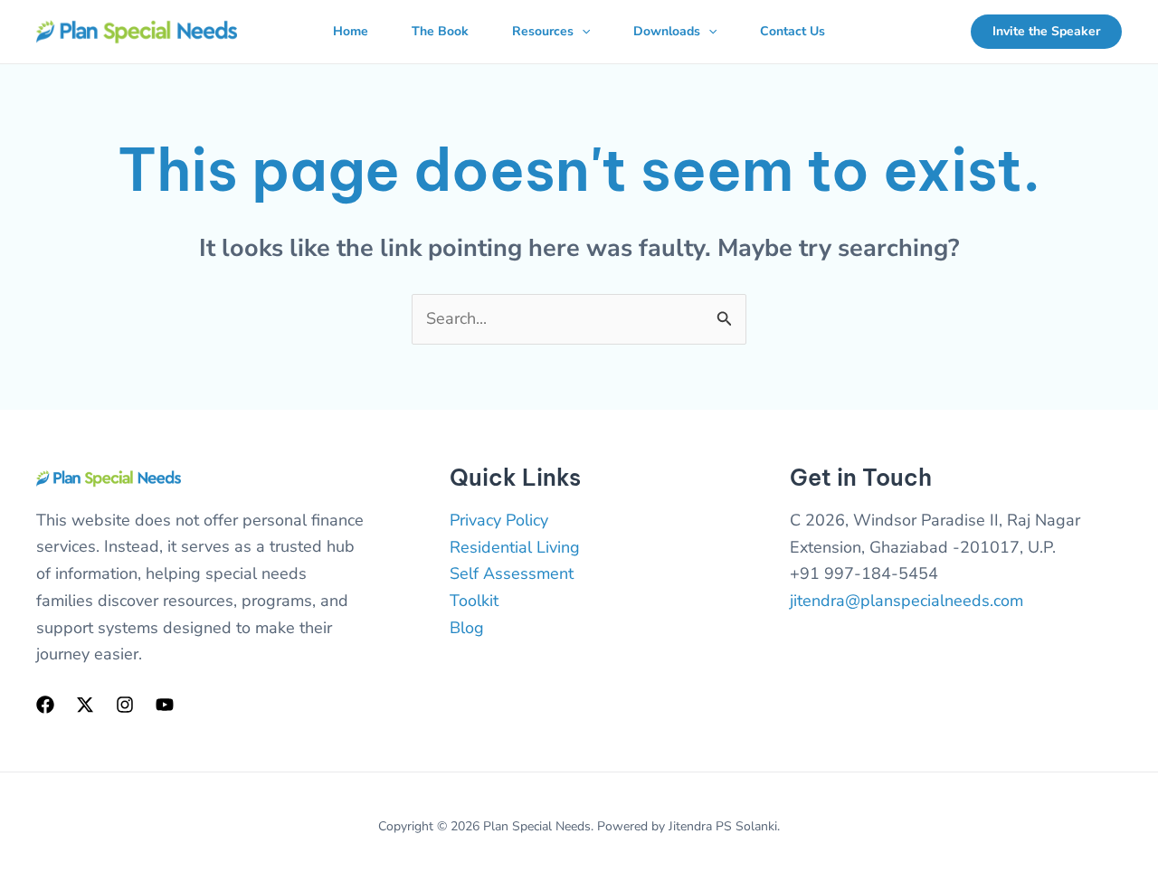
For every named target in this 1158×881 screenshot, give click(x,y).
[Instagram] (125, 705)
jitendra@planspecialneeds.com (906, 600)
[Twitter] (85, 705)
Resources (543, 31)
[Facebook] (45, 705)
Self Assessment (512, 573)
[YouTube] (165, 705)
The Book (440, 31)
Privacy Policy (499, 520)
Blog (467, 628)
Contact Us (792, 31)
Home (350, 31)
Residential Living (515, 547)
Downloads (666, 31)
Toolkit (474, 600)
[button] (582, 31)
